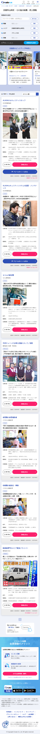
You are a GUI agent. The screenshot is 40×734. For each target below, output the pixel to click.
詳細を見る (24, 164)
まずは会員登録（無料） (20, 673)
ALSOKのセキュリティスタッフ (14, 100)
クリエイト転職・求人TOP (7, 6)
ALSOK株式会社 (7, 103)
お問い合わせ (11, 716)
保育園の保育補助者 (10, 417)
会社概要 (31, 714)
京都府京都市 (21, 6)
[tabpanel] (20, 68)
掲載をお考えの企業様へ (25, 716)
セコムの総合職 (8, 275)
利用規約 (9, 712)
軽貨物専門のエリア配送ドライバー (15, 548)
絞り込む (34, 18)
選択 (34, 23)
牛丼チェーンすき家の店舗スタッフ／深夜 (18, 343)
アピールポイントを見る (20, 172)
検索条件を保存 (31, 43)
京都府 (15, 6)
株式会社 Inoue (6, 551)
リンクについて (18, 712)
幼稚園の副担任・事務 (11, 485)
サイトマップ (30, 712)
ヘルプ (24, 714)
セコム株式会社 (7, 278)
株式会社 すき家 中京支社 (9, 346)
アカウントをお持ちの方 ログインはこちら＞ (20, 677)
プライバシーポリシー (12, 714)
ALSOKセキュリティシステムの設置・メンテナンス (20, 187)
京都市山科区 (29, 6)
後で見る (8, 164)
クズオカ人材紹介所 (8, 420)
